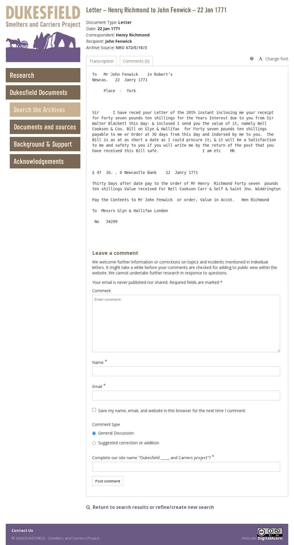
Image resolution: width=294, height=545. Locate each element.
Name (98, 362)
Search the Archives (39, 109)
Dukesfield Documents (38, 92)
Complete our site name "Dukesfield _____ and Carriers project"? (151, 457)
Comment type (106, 424)
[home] (43, 34)
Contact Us (22, 530)
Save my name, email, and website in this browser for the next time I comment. (172, 410)
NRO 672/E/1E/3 (131, 47)
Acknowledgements (39, 161)
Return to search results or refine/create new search (150, 507)
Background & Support (43, 143)
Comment (101, 290)
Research (22, 75)
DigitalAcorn (270, 538)
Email (97, 386)
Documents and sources (45, 126)
